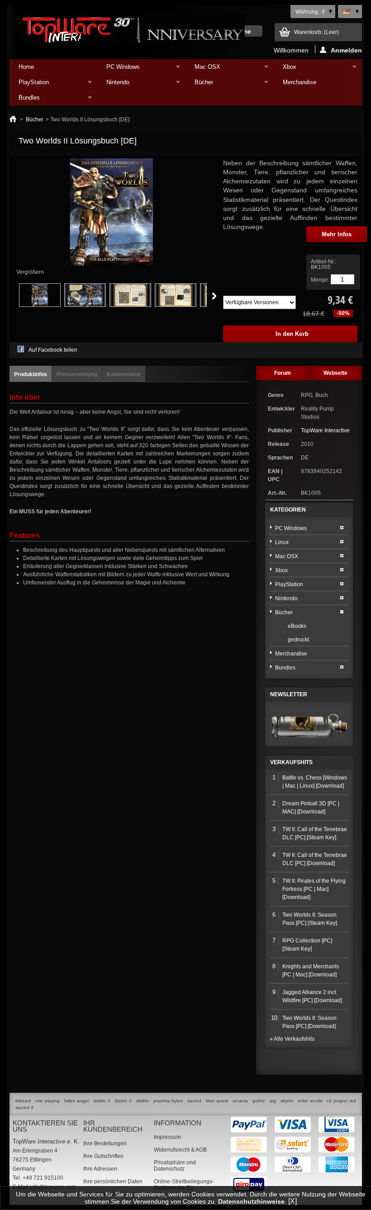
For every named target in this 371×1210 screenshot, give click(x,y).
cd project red (341, 1100)
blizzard (23, 1100)
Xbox (285, 69)
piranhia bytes (168, 1100)
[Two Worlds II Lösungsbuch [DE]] (39, 305)
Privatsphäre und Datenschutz (175, 1165)
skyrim (287, 1100)
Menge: (320, 280)
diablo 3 (101, 1100)
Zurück (9, 296)
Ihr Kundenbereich (113, 1126)
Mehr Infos (337, 234)
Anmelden (346, 50)
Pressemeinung (77, 374)
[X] (292, 1201)
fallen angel (76, 1100)
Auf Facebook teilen (53, 350)
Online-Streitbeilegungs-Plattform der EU (184, 1184)
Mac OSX (203, 69)
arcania (240, 1100)
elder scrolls (310, 1100)
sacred (194, 1100)
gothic (258, 1100)
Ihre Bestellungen (105, 1143)
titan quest (217, 1100)
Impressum (167, 1137)
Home (26, 66)
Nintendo (113, 84)
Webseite (335, 373)
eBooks (297, 626)
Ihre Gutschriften (103, 1156)
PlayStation (29, 84)
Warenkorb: (316, 32)
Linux (282, 542)
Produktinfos (30, 374)
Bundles (25, 99)
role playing (47, 1100)
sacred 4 (24, 1107)
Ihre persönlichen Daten (113, 1181)
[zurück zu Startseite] (13, 119)
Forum (282, 373)
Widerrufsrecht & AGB (180, 1150)
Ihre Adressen (100, 1169)
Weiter (214, 296)
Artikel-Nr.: (323, 261)
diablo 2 (123, 1100)
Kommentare (124, 374)
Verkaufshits (291, 762)
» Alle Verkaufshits (292, 1039)
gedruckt (298, 639)
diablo (142, 1100)
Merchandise (299, 82)
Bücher (199, 84)
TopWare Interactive (325, 430)
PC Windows (118, 69)
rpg (272, 1100)
